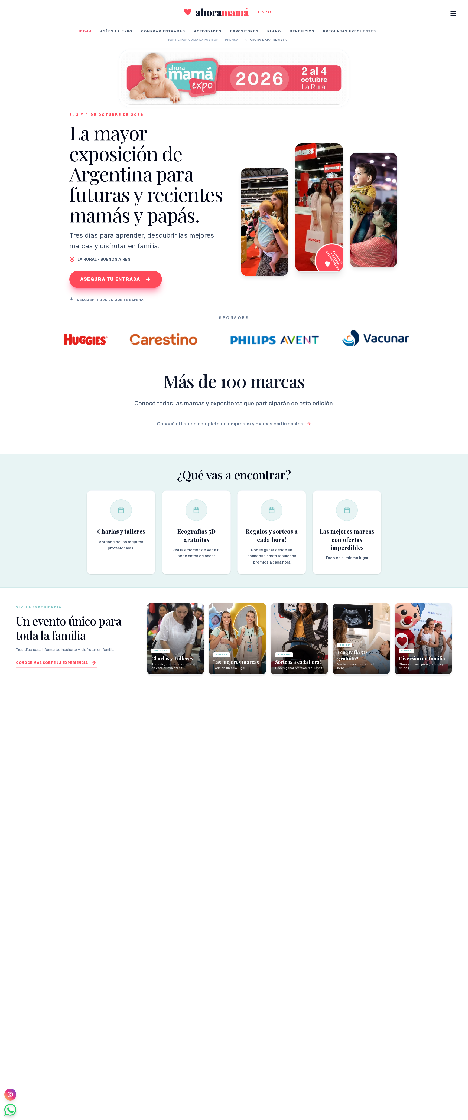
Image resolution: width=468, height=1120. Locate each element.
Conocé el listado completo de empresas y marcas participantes (230, 424)
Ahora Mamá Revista (268, 39)
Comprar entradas (163, 31)
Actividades (208, 31)
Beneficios (302, 31)
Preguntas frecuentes (349, 31)
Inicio (85, 31)
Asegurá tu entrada (110, 279)
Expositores (244, 31)
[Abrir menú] (453, 13)
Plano (274, 31)
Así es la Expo (116, 31)
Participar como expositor (193, 39)
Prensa (231, 39)
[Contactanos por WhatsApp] (10, 1110)
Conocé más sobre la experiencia (52, 663)
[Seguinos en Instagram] (10, 1095)
